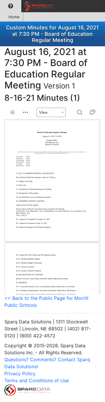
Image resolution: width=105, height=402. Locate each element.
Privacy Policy (20, 373)
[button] (11, 6)
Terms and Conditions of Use (36, 380)
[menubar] (28, 6)
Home (14, 16)
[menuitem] (10, 6)
